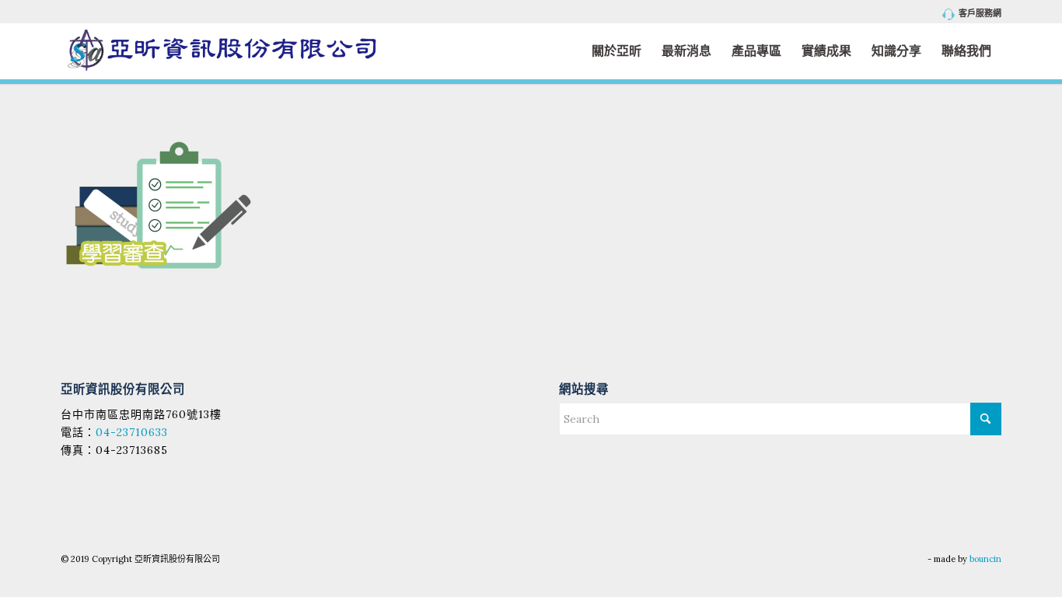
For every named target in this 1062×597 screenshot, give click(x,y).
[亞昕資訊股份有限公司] (222, 51)
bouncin (985, 558)
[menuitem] (968, 14)
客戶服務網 (980, 13)
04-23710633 (132, 432)
